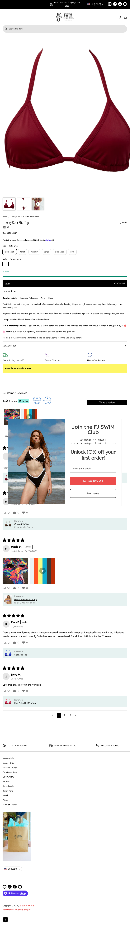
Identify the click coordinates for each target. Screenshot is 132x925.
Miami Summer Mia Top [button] (25, 599)
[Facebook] (120, 4)
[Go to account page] (120, 17)
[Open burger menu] (4, 17)
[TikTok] (115, 4)
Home (5, 216)
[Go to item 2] (29, 417)
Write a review (107, 402)
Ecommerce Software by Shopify (16, 909)
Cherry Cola (15, 216)
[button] (65, 29)
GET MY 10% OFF (93, 480)
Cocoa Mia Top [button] (21, 524)
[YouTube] (125, 4)
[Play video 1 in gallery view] (38, 204)
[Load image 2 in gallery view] (23, 204)
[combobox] (65, 29)
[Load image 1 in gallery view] (9, 204)
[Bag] (125, 17)
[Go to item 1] (12, 417)
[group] (10, 298)
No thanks (93, 493)
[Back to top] (5, 919)
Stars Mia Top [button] (20, 654)
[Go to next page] (76, 715)
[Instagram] (110, 4)
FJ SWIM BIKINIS (27, 905)
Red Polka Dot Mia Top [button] (25, 703)
